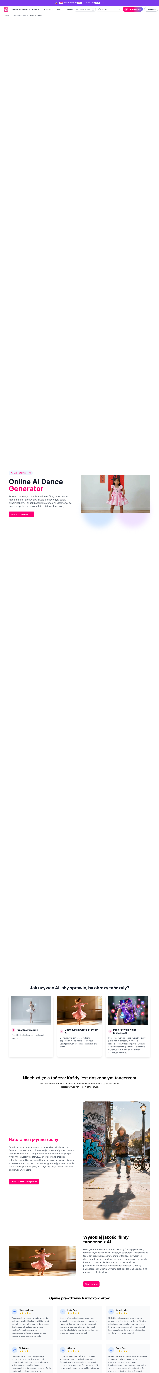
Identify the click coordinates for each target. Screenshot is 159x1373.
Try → (79, 3)
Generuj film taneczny (19, 514)
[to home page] (6, 9)
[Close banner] (155, 2)
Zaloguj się (151, 9)
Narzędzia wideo (19, 16)
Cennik (70, 9)
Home (7, 16)
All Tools (60, 9)
